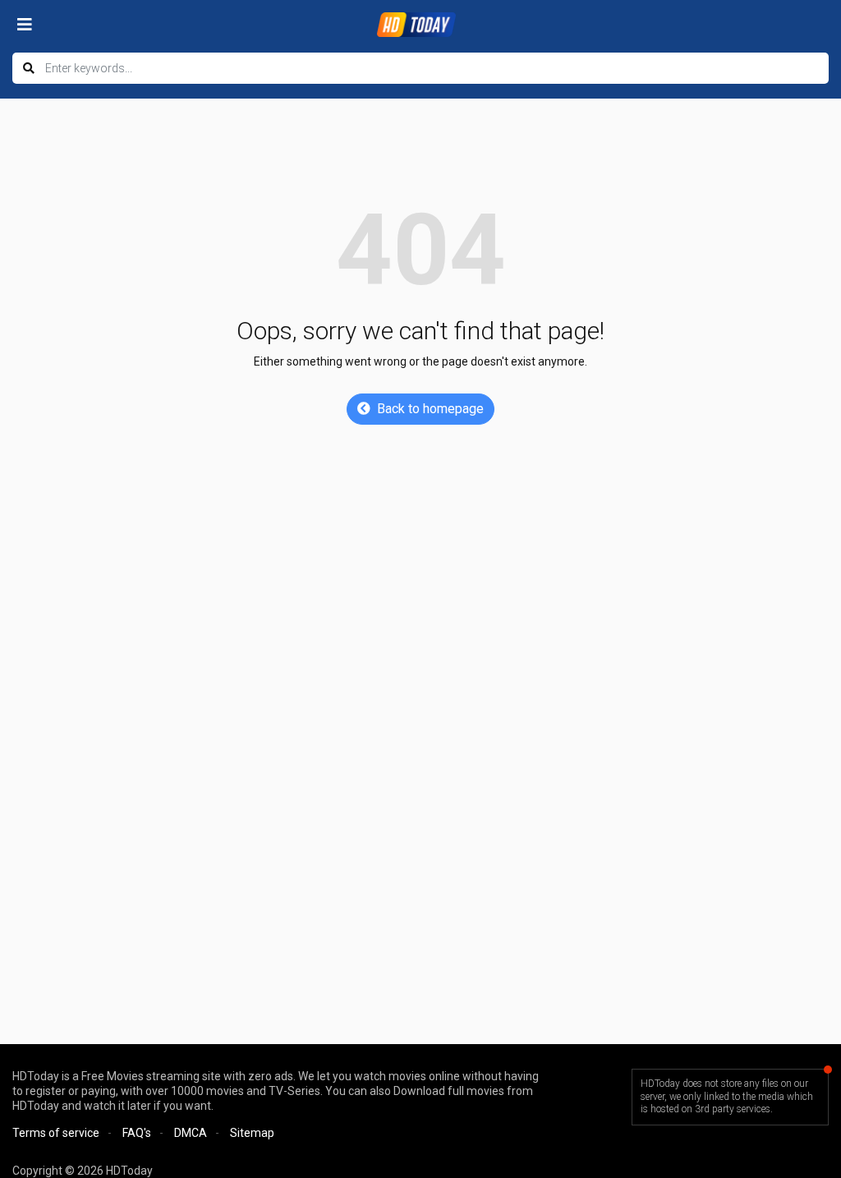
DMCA (190, 1132)
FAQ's (136, 1132)
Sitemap (252, 1132)
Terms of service (55, 1132)
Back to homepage (430, 408)
